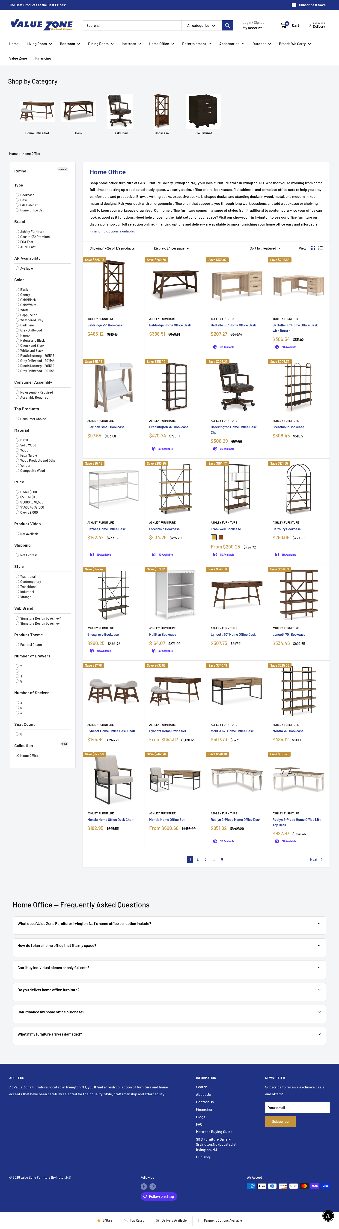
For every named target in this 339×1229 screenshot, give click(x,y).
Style (19, 566)
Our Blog (203, 1157)
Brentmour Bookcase (288, 427)
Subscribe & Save (312, 5)
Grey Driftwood (31, 330)
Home (14, 43)
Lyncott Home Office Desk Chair (111, 731)
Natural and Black (32, 340)
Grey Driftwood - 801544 (37, 361)
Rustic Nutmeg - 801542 (37, 366)
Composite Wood (32, 471)
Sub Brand (23, 608)
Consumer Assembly (33, 382)
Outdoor (259, 43)
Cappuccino (28, 315)
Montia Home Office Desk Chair (110, 819)
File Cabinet (29, 205)
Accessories (229, 43)
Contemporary (30, 582)
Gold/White (28, 305)
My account (252, 27)
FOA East (26, 242)
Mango (25, 335)
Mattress (129, 43)
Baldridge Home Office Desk (170, 325)
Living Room (37, 43)
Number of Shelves (31, 692)
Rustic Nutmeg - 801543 (37, 356)
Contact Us (205, 1101)
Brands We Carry (292, 43)
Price (19, 481)
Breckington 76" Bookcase (168, 427)
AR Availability (27, 258)
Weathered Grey (31, 320)
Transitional (28, 587)
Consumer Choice (33, 419)
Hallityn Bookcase (162, 634)
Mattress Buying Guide (214, 1131)
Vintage (25, 597)
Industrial (27, 592)
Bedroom (67, 43)
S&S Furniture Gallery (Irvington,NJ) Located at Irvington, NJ (216, 1144)
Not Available (29, 534)
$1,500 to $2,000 (32, 507)
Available (26, 268)
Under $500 (28, 492)
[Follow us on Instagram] (152, 1186)
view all (62, 169)
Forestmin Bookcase (164, 529)
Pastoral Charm (31, 645)
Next (314, 859)
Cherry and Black (32, 345)
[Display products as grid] (313, 248)
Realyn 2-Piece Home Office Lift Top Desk (297, 822)
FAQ (199, 1124)
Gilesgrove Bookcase (103, 634)
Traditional (28, 576)
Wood (24, 450)
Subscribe (280, 1121)
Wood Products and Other (38, 460)
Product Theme (28, 634)
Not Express (29, 555)
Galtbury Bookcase (287, 529)
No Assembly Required (36, 392)
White (24, 310)
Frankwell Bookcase (226, 529)
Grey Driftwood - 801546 (37, 371)
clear (64, 743)
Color (19, 279)
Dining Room (98, 43)
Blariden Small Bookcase (106, 427)
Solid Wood (28, 445)
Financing (43, 58)
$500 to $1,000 (30, 497)
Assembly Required (34, 397)
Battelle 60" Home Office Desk (233, 325)
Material (21, 430)
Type (18, 184)
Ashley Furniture (32, 232)
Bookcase (27, 195)
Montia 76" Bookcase (288, 731)
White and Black (31, 350)
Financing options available (112, 231)
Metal (24, 440)
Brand (19, 221)
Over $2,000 (29, 512)
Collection (23, 745)
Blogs (200, 1117)
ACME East (28, 247)
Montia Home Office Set (167, 819)
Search (201, 1086)
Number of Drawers (32, 655)
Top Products (26, 408)
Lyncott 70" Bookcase (289, 634)
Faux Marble (28, 455)
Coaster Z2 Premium (35, 237)
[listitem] (37, 114)
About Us (203, 1094)
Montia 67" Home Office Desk (232, 731)
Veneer (25, 465)
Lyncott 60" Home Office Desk (233, 634)
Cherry (25, 295)
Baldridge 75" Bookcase (104, 325)
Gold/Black (28, 300)
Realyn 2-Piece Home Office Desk (236, 819)
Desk (23, 200)
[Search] (227, 25)
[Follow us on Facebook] (144, 1186)
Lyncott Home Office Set (167, 731)
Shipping (22, 545)
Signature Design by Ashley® (40, 618)
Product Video (27, 523)
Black (24, 290)
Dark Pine (27, 325)
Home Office (159, 43)
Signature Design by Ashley (40, 623)
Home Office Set (32, 210)
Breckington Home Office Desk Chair (234, 429)
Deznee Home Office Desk (106, 529)
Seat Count (24, 724)
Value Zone (18, 58)
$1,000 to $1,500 (31, 502)
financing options (65, 1023)
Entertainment (194, 43)
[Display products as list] (320, 248)
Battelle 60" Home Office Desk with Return (295, 327)
